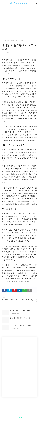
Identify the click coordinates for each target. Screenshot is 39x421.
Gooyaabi (33, 417)
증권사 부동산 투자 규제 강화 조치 (21, 310)
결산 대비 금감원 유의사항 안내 (20, 318)
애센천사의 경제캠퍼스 (19, 3)
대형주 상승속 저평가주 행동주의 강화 (22, 325)
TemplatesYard (18, 417)
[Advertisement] (19, 24)
